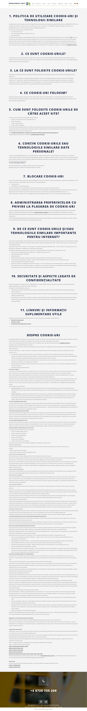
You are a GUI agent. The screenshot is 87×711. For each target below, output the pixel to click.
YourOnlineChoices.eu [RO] (47, 655)
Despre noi (38, 3)
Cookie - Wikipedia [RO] (14, 665)
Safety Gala (60, 3)
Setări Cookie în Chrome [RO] (16, 650)
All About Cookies (15, 322)
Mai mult (51, 709)
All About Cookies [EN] (14, 667)
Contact (70, 3)
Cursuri (49, 3)
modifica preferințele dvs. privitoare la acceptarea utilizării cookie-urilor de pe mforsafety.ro (35, 132)
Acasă (33, 3)
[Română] (75, 3)
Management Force (17, 3)
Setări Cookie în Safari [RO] (15, 652)
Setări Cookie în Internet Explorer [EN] (18, 646)
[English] (77, 3)
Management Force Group (51, 705)
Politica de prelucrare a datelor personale (53, 707)
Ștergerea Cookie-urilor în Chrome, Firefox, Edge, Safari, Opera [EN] (25, 653)
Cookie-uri (27, 707)
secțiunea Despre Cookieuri (38, 134)
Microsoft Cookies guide (17, 320)
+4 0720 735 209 (43, 691)
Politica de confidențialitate (37, 707)
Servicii (43, 3)
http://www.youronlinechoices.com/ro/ (21, 323)
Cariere (66, 3)
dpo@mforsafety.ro (72, 45)
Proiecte (54, 3)
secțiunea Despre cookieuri (41, 212)
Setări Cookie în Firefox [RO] (16, 648)
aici (71, 37)
